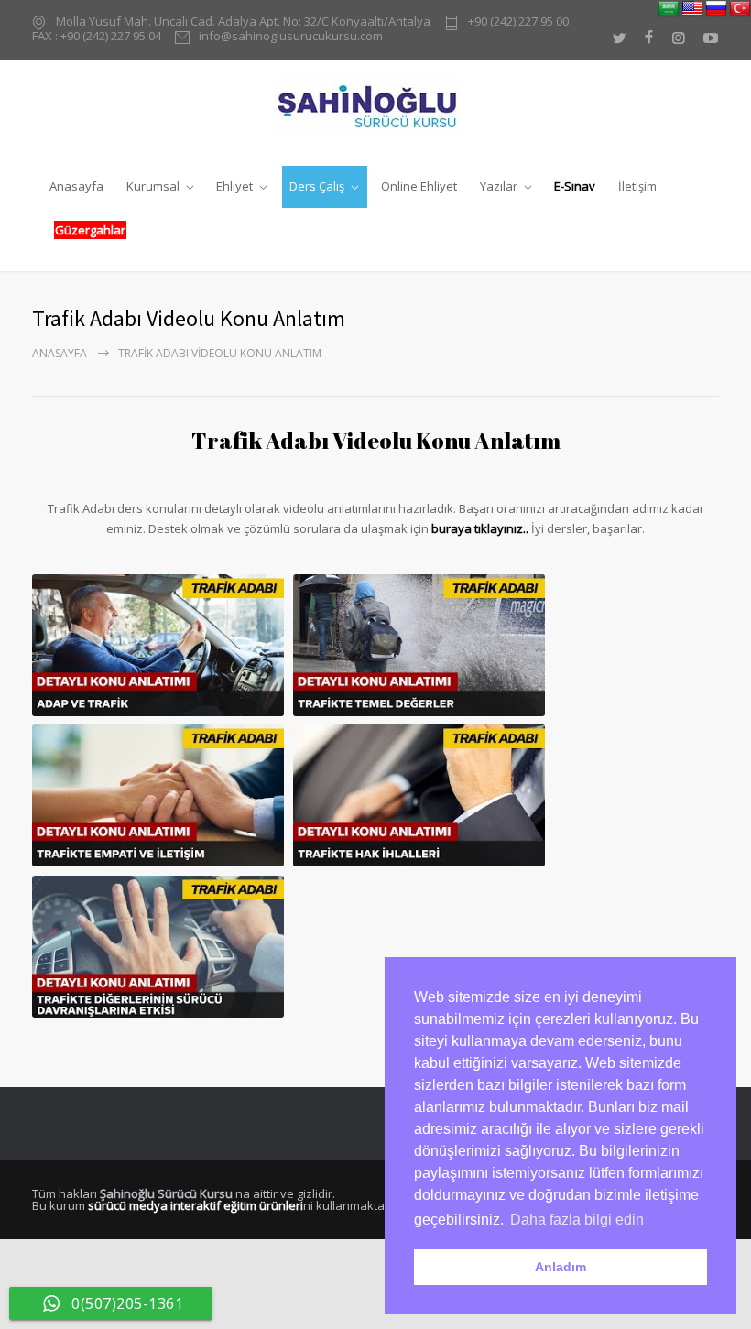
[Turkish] (740, 9)
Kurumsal (153, 186)
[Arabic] (669, 9)
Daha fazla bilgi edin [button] (577, 1219)
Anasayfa (76, 186)
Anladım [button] (560, 1266)
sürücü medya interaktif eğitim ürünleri (195, 1205)
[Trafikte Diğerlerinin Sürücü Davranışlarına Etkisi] (158, 947)
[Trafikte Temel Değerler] (419, 645)
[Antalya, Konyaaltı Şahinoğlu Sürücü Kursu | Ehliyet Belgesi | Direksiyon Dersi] (376, 107)
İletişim (637, 186)
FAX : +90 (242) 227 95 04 (96, 36)
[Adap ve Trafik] (158, 645)
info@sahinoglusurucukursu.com (291, 37)
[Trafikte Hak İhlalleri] (419, 795)
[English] (692, 9)
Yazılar (498, 186)
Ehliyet (234, 186)
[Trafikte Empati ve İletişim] (158, 795)
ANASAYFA (59, 353)
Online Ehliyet (419, 186)
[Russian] (716, 9)
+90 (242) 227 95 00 (518, 22)
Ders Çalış (316, 186)
